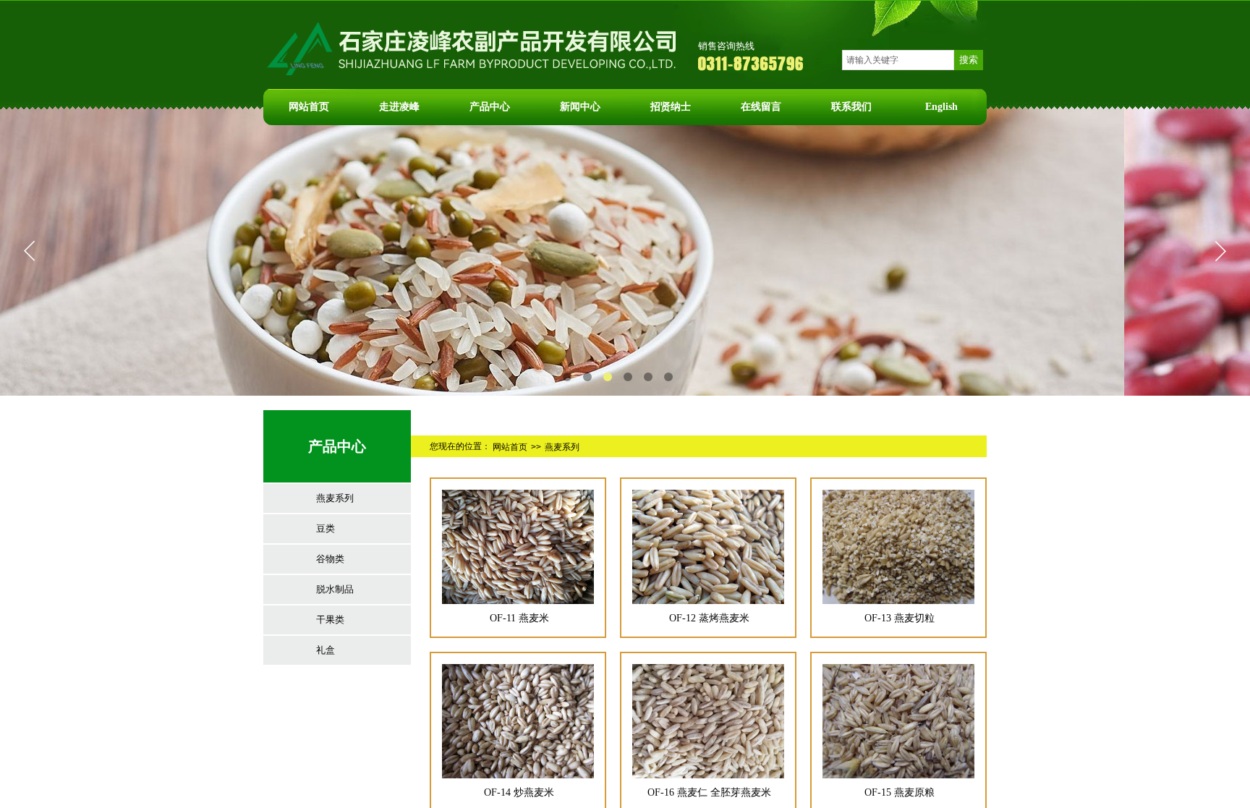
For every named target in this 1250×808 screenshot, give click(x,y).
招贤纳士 (670, 106)
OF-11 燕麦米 (519, 618)
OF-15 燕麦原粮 (899, 792)
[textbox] (898, 60)
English (941, 106)
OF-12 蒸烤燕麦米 (709, 618)
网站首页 (309, 106)
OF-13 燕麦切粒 (899, 618)
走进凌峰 (399, 106)
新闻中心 (580, 106)
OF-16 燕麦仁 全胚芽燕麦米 (709, 792)
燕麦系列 (562, 447)
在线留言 (761, 106)
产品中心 (489, 106)
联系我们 (851, 106)
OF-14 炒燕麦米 (519, 792)
